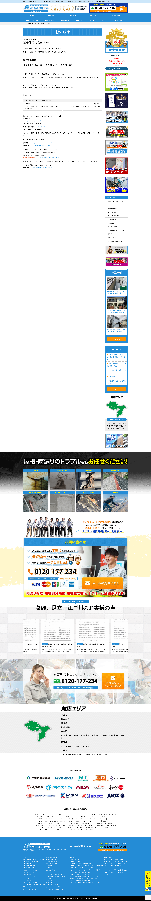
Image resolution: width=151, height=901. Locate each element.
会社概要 (48, 878)
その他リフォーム (112, 237)
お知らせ (50, 880)
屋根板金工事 (80, 20)
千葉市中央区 (72, 754)
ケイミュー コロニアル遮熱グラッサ (114, 866)
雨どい (65, 825)
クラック (50, 815)
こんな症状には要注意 (76, 861)
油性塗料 (39, 817)
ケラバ (37, 827)
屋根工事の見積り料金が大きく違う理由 (58, 876)
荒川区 (98, 735)
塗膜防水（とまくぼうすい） (46, 819)
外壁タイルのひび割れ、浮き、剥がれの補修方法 (84, 878)
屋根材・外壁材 (108, 857)
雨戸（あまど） (86, 823)
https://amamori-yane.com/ (32, 121)
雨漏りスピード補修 (32, 20)
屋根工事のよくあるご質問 (53, 887)
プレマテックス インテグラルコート (115, 872)
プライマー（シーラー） (79, 815)
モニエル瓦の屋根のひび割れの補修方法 (81, 880)
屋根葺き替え (65, 20)
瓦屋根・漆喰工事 (112, 219)
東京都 (64, 731)
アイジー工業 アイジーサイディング (115, 863)
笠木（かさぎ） (42, 823)
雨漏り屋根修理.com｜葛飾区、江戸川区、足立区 (69, 898)
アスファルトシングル (91, 829)
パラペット (72, 829)
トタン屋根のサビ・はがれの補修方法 (81, 872)
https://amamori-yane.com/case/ (41, 143)
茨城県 (64, 715)
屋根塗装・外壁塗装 (112, 208)
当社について (94, 15)
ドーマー (114, 827)
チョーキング (58, 815)
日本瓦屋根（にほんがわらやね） (96, 819)
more (117, 339)
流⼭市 (94, 754)
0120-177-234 (41, 127)
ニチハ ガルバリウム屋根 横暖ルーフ (114, 859)
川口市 (63, 746)
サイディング (91, 815)
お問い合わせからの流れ (29, 887)
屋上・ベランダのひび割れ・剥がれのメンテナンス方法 (85, 882)
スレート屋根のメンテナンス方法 (80, 874)
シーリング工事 (120, 20)
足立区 (83, 735)
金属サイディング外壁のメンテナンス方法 (82, 868)
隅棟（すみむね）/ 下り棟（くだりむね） (99, 827)
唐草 (36, 815)
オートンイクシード (51, 861)
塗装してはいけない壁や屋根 (55, 889)
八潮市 (83, 746)
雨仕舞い (42, 815)
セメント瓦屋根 (80, 819)
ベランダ (82, 817)
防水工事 (93, 20)
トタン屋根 (111, 819)
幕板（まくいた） (98, 823)
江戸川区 (90, 735)
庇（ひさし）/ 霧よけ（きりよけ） (58, 823)
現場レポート (51, 868)
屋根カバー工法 (50, 20)
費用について (52, 15)
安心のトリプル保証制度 (29, 889)
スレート (101, 829)
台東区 (104, 735)
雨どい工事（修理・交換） (114, 212)
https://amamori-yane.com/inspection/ (48, 157)
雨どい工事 (105, 20)
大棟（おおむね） (80, 827)
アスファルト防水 (92, 817)
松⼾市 (81, 754)
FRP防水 (80, 829)
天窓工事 (110, 234)
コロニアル (110, 829)
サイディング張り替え (113, 226)
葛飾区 (76, 735)
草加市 (70, 746)
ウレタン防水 (103, 817)
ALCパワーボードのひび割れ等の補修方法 (82, 863)
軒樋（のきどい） (49, 829)
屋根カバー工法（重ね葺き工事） (116, 201)
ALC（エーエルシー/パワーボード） (107, 815)
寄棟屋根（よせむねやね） (49, 827)
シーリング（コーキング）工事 (60, 817)
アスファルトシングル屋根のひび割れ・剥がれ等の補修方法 (87, 866)
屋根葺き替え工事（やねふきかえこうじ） (61, 821)
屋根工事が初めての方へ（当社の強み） (33, 859)
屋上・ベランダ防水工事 (114, 215)
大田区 (63, 735)
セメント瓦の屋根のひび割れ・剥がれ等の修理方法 (84, 876)
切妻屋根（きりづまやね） (66, 827)
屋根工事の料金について (52, 870)
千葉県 (64, 750)
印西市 (63, 754)
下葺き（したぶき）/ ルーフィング (91, 821)
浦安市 (101, 754)
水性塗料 (47, 817)
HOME (32, 15)
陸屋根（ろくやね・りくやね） (65, 819)
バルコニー (74, 817)
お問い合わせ (116, 15)
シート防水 (112, 817)
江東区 (111, 735)
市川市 (87, 754)
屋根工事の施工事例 (51, 863)
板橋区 (70, 735)
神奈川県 (65, 719)
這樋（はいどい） (110, 823)
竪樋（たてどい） (61, 829)
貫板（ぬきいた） (111, 825)
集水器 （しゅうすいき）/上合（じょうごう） (48, 825)
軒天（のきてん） (89, 825)
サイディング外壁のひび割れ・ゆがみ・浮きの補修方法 (85, 870)
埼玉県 (64, 742)
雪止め (77, 821)
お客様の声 (51, 866)
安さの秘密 (51, 872)
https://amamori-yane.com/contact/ (43, 167)
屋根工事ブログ (74, 857)
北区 (117, 735)
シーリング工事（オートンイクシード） (117, 230)
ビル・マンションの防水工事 (115, 241)
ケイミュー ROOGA (110, 868)
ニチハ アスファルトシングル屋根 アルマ (116, 861)
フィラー (67, 815)
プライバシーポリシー (53, 885)
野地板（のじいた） (108, 821)
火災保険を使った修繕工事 (55, 874)
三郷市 (76, 746)
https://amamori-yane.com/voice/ (41, 145)
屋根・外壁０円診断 (51, 857)
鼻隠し (40, 829)
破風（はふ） (100, 825)
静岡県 (64, 723)
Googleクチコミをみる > (116, 69)
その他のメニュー (108, 874)
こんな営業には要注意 (76, 859)
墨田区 (123, 735)
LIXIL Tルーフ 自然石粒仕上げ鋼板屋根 (116, 870)
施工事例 (73, 15)
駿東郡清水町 (65, 727)
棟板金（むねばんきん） (75, 825)
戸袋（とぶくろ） (74, 823)
